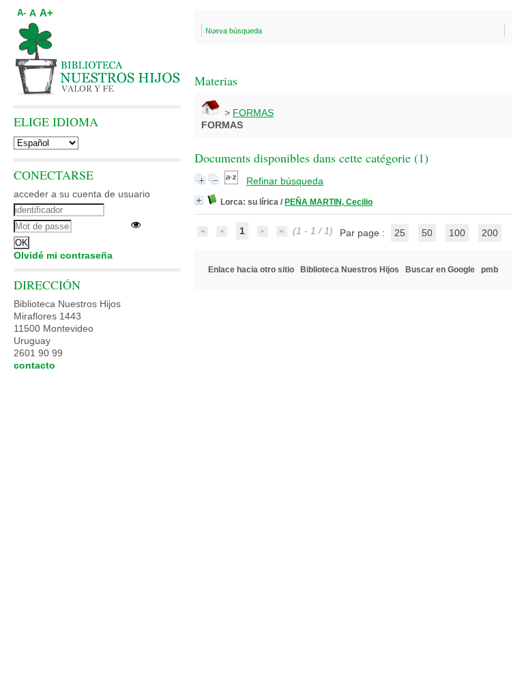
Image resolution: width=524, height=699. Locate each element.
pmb (489, 269)
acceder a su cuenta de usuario (82, 193)
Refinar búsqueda (284, 180)
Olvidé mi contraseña (63, 255)
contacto (34, 365)
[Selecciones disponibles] (232, 180)
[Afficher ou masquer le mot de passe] (136, 224)
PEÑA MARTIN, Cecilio (329, 202)
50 (427, 232)
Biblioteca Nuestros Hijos (349, 269)
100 (457, 232)
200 (490, 232)
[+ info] (198, 200)
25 (399, 232)
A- (21, 13)
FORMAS (253, 112)
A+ (46, 12)
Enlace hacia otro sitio (251, 269)
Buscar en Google (440, 269)
